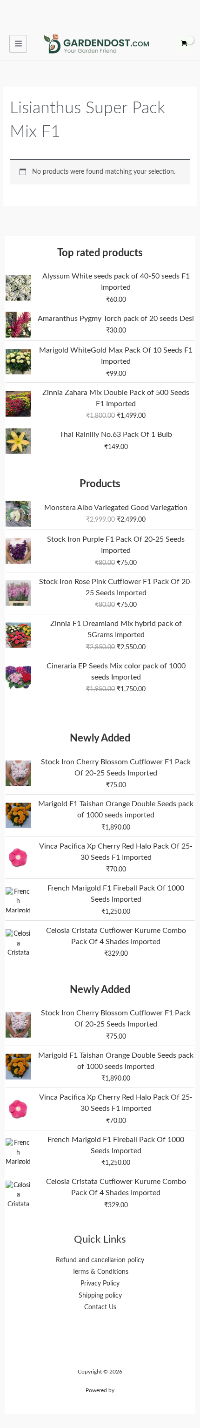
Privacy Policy (100, 1283)
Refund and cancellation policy (100, 1260)
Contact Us (100, 1307)
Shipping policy (100, 1295)
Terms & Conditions (100, 1272)
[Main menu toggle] (18, 44)
